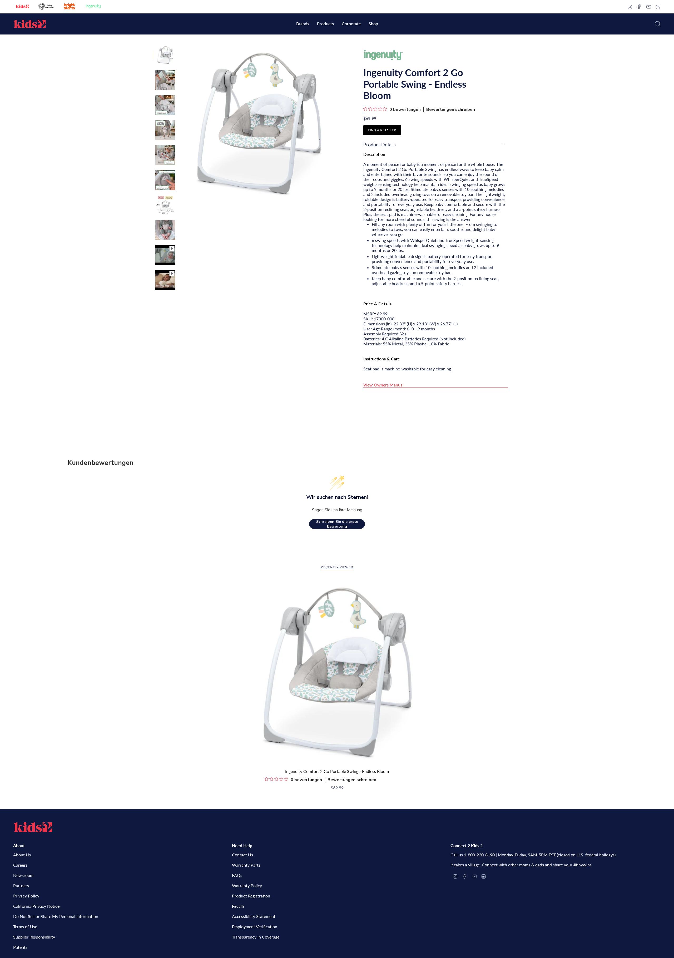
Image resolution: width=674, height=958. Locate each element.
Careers (20, 864)
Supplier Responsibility (34, 936)
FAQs (237, 875)
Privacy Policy (26, 895)
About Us (22, 854)
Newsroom (23, 875)
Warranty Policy (247, 885)
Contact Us (242, 854)
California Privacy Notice (36, 906)
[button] (302, 24)
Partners (21, 885)
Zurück (180, 123)
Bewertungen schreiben (450, 109)
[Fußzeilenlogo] (33, 827)
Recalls (238, 906)
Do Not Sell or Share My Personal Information (55, 916)
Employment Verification (254, 926)
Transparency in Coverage (255, 936)
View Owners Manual (383, 384)
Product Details (379, 144)
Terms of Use (25, 926)
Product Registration (251, 895)
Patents (20, 947)
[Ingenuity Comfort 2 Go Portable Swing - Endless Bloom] (337, 672)
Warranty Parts (246, 864)
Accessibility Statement (253, 916)
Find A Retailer (382, 130)
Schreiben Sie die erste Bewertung (337, 524)
